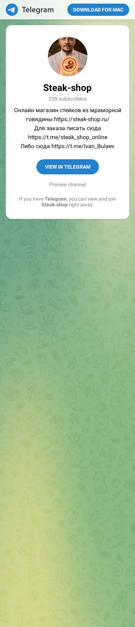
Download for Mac (98, 10)
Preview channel (67, 184)
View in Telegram (67, 167)
